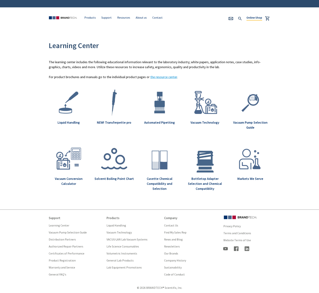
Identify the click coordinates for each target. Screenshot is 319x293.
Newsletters (172, 246)
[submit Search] (240, 18)
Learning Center (59, 225)
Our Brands (171, 253)
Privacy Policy (232, 226)
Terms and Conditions (237, 233)
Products (90, 17)
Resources (123, 17)
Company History (175, 260)
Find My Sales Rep (175, 232)
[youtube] (225, 249)
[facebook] (236, 249)
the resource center (163, 77)
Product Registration (62, 260)
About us (141, 17)
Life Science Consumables (123, 246)
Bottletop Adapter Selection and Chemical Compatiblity (205, 184)
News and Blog (173, 239)
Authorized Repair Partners (66, 246)
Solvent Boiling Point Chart (114, 179)
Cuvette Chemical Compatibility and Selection (159, 184)
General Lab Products (120, 260)
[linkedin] (247, 249)
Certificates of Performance (66, 253)
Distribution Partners (62, 239)
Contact (157, 17)
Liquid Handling (69, 122)
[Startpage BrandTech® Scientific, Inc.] (64, 22)
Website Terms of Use (237, 240)
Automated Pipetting (159, 122)
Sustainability (173, 267)
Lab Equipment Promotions (124, 267)
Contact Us (171, 225)
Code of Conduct (174, 274)
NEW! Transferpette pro (114, 122)
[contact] (232, 20)
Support (106, 17)
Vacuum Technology (205, 122)
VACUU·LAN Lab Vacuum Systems (127, 239)
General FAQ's (57, 274)
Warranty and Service (62, 267)
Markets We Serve (250, 179)
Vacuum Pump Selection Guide (68, 232)
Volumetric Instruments (122, 253)
